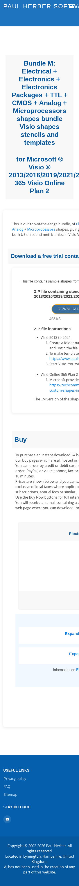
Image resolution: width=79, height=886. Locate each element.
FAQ (7, 786)
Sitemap (10, 794)
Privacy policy (15, 778)
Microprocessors (41, 229)
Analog (17, 229)
